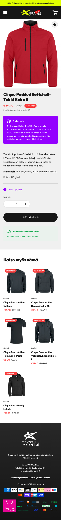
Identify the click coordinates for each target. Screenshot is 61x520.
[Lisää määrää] (25, 204)
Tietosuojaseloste (19, 477)
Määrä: (7, 197)
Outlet (6, 298)
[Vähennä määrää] (8, 204)
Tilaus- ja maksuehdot (39, 477)
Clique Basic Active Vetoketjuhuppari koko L (44, 356)
